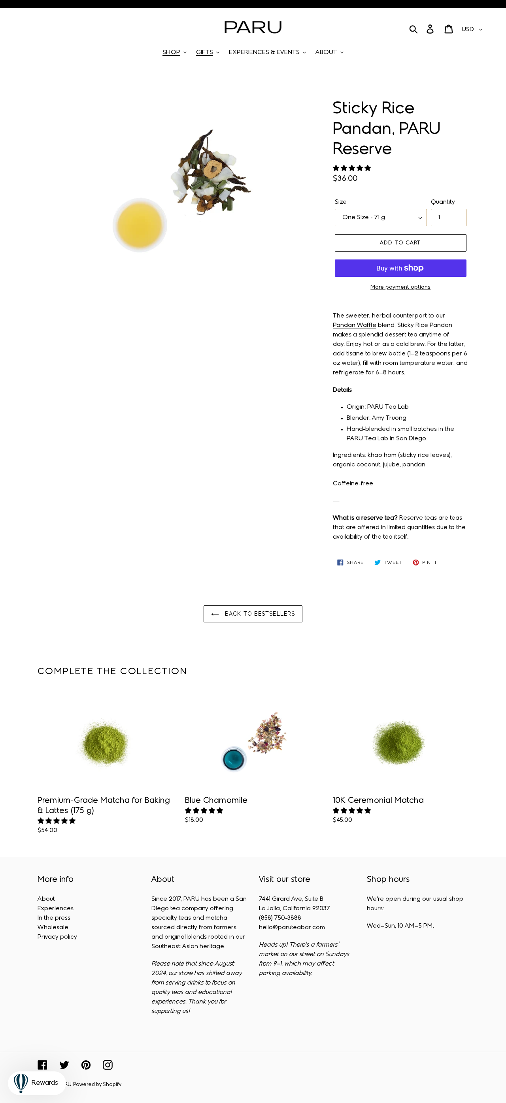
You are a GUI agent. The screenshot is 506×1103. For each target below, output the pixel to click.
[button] (352, 168)
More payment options (400, 287)
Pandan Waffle (354, 325)
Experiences (56, 908)
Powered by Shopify (97, 1084)
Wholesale (53, 927)
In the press (54, 918)
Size (341, 202)
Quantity (443, 202)
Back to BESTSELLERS (259, 614)
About (46, 899)
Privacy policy (57, 937)
